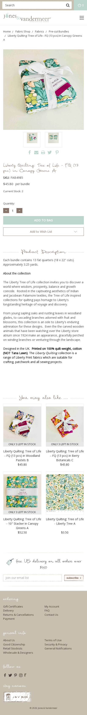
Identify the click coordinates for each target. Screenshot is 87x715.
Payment (9, 619)
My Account (52, 606)
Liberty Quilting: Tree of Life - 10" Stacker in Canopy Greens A (22, 523)
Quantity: (9, 203)
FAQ (47, 610)
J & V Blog (17, 696)
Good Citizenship (14, 644)
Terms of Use (53, 640)
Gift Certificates (13, 606)
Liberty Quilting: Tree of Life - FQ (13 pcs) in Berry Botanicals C (65, 455)
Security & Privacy (56, 644)
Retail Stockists (12, 648)
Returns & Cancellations (18, 615)
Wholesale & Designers (18, 653)
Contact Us (51, 615)
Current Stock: (13, 191)
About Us (9, 640)
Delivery (8, 610)
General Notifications (58, 648)
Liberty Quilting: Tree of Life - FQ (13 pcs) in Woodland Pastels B (22, 455)
